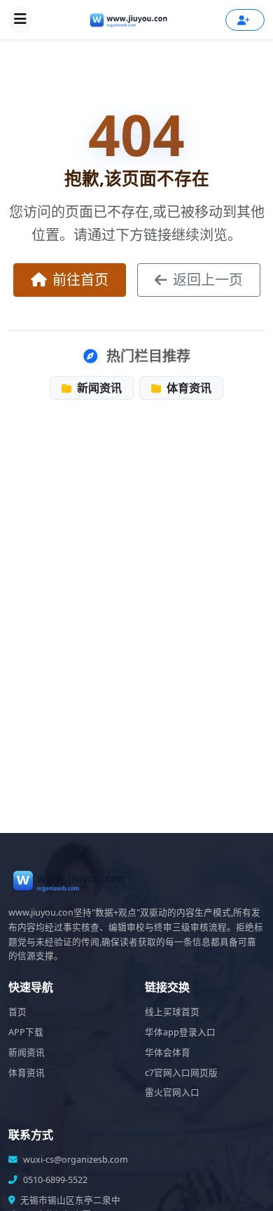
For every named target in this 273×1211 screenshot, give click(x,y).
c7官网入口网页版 (181, 1073)
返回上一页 (208, 279)
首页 (17, 1012)
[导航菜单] (20, 20)
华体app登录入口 (180, 1032)
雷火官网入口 (172, 1092)
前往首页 (80, 279)
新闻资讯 (98, 388)
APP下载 (25, 1032)
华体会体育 (167, 1052)
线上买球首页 (172, 1012)
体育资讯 (187, 388)
